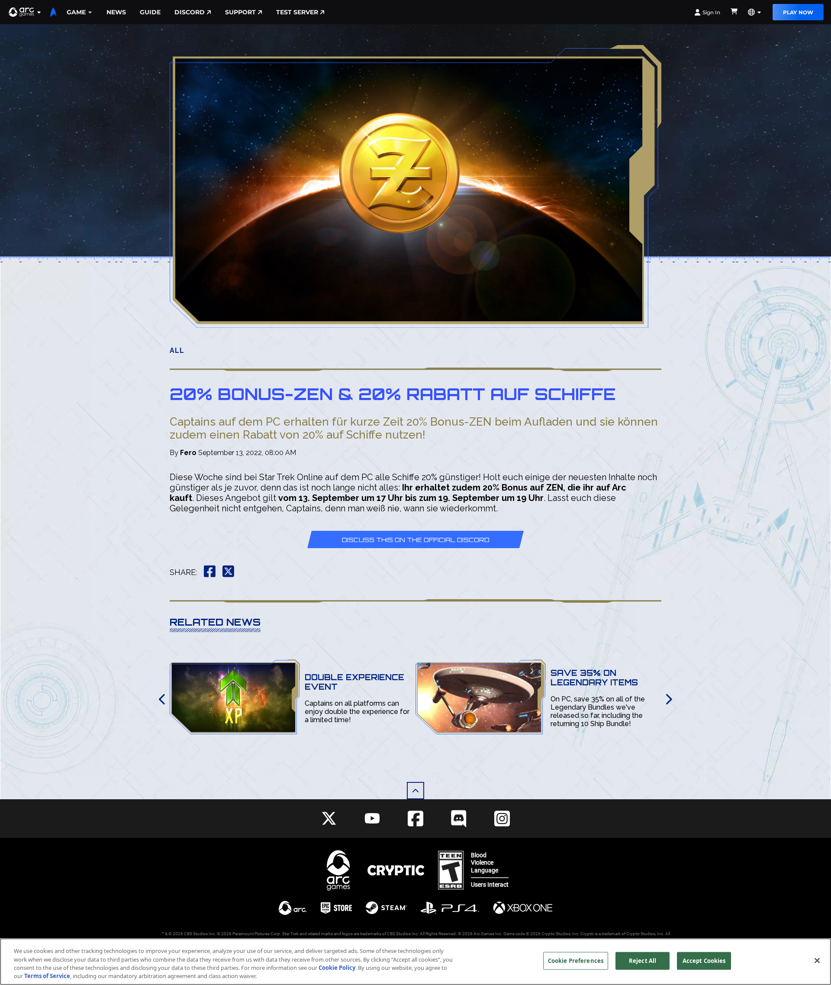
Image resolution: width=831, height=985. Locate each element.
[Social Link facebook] (415, 818)
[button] (25, 12)
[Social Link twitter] (329, 818)
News (116, 12)
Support (240, 12)
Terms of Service (47, 976)
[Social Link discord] (459, 818)
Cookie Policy (337, 968)
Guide (150, 12)
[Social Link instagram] (502, 818)
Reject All (642, 961)
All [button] (177, 350)
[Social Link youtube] (372, 818)
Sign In (711, 12)
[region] (415, 961)
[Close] (817, 960)
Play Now (798, 12)
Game (76, 12)
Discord (189, 12)
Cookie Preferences (575, 961)
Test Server (297, 12)
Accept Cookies (704, 961)
